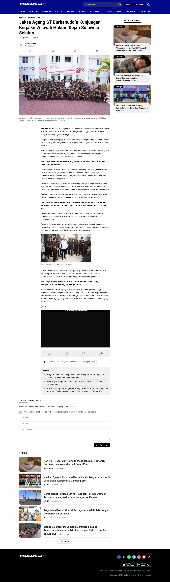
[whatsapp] (129, 557)
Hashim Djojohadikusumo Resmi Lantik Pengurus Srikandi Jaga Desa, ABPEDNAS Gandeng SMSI (77, 479)
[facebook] (119, 557)
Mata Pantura (30, 43)
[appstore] (128, 566)
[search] (119, 4)
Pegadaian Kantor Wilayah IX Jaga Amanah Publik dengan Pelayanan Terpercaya (76, 512)
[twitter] (124, 557)
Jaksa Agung (53, 362)
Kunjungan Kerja (88, 362)
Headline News (34, 18)
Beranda (22, 18)
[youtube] (144, 557)
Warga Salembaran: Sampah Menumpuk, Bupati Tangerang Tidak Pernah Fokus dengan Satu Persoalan (75, 376)
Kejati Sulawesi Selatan (70, 362)
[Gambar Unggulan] (64, 85)
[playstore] (143, 566)
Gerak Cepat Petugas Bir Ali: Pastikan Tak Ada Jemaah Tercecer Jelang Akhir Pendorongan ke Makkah (75, 495)
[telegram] (134, 557)
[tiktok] (149, 557)
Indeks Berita (64, 542)
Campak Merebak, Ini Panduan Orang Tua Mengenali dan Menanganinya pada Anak (129, 78)
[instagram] (139, 557)
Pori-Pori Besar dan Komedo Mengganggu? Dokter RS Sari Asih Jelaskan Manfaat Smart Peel (75, 462)
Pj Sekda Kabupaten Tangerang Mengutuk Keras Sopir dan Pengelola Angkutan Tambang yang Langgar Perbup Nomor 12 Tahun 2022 (73, 205)
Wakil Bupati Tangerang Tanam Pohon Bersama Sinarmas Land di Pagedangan (76, 383)
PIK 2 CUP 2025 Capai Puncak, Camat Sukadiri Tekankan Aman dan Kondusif (132, 108)
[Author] (21, 44)
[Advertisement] (56, 136)
